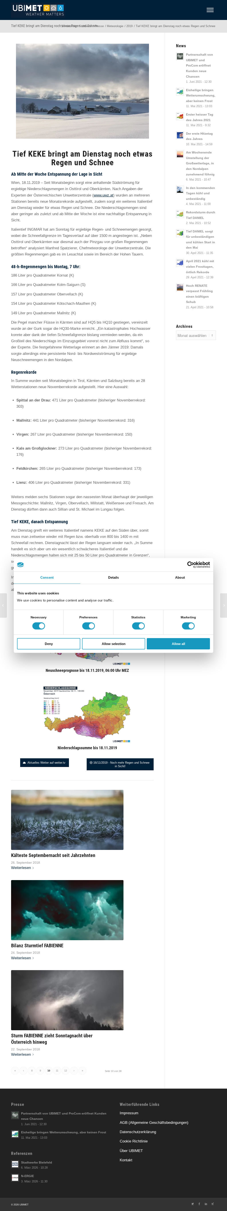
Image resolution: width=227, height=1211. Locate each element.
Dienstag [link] (24, 208)
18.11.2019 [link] (31, 183)
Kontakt (126, 1160)
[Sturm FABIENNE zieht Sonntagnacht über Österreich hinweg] (67, 1000)
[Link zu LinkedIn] (206, 1203)
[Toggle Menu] (210, 10)
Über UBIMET (131, 1151)
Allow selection (113, 644)
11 (57, 1070)
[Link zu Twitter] (192, 1203)
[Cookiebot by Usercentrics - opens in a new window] (190, 564)
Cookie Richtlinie (134, 1141)
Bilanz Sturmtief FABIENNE (37, 945)
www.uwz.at (103, 195)
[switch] (88, 625)
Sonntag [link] (62, 229)
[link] (31, 183)
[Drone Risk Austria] (3, 605)
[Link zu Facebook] (199, 1203)
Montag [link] (60, 266)
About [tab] (180, 577)
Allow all (178, 644)
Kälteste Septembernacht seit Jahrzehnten (53, 855)
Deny (49, 644)
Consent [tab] (47, 577)
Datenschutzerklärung (138, 1132)
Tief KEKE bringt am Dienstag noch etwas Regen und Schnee (54, 26)
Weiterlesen (21, 868)
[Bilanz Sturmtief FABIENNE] (67, 910)
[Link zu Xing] (212, 1203)
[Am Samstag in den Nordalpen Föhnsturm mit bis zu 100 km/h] (223, 605)
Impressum (129, 1113)
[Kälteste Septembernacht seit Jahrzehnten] (67, 820)
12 (65, 1070)
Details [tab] (113, 577)
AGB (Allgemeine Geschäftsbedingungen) (154, 1123)
